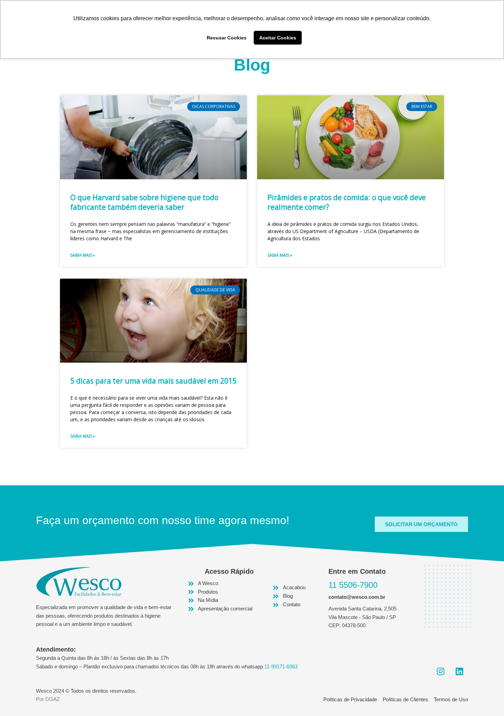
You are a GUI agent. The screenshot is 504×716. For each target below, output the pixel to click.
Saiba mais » (82, 255)
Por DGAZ (48, 699)
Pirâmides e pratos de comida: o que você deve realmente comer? (346, 202)
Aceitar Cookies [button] (277, 37)
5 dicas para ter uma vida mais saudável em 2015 (153, 381)
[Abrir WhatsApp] (487, 698)
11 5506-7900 (352, 585)
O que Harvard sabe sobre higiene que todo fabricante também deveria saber (144, 202)
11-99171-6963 (281, 666)
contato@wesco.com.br (356, 597)
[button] (421, 524)
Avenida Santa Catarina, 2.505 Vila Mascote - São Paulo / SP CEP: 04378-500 (362, 617)
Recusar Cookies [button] (227, 37)
